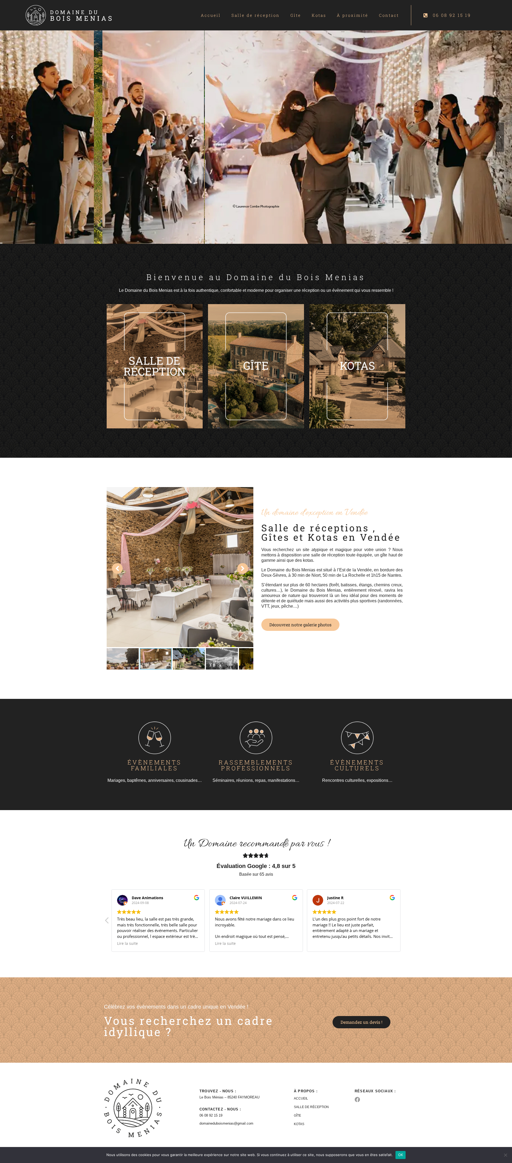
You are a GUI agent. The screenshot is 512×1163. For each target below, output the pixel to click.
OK (400, 1155)
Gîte (295, 15)
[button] (404, 922)
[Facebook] (357, 1099)
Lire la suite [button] (127, 943)
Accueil (211, 15)
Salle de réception (255, 15)
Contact (389, 15)
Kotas (319, 15)
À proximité (352, 15)
